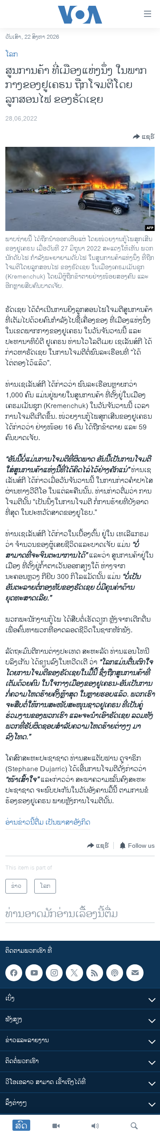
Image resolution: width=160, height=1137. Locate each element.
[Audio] (95, 1126)
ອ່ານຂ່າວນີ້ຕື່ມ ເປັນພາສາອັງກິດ (47, 823)
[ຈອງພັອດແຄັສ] (134, 972)
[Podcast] (114, 972)
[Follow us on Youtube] (33, 972)
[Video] (56, 1126)
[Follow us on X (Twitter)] (74, 972)
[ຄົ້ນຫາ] (134, 1126)
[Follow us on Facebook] (13, 972)
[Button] (144, 136)
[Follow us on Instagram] (54, 972)
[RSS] (94, 972)
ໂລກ (11, 55)
